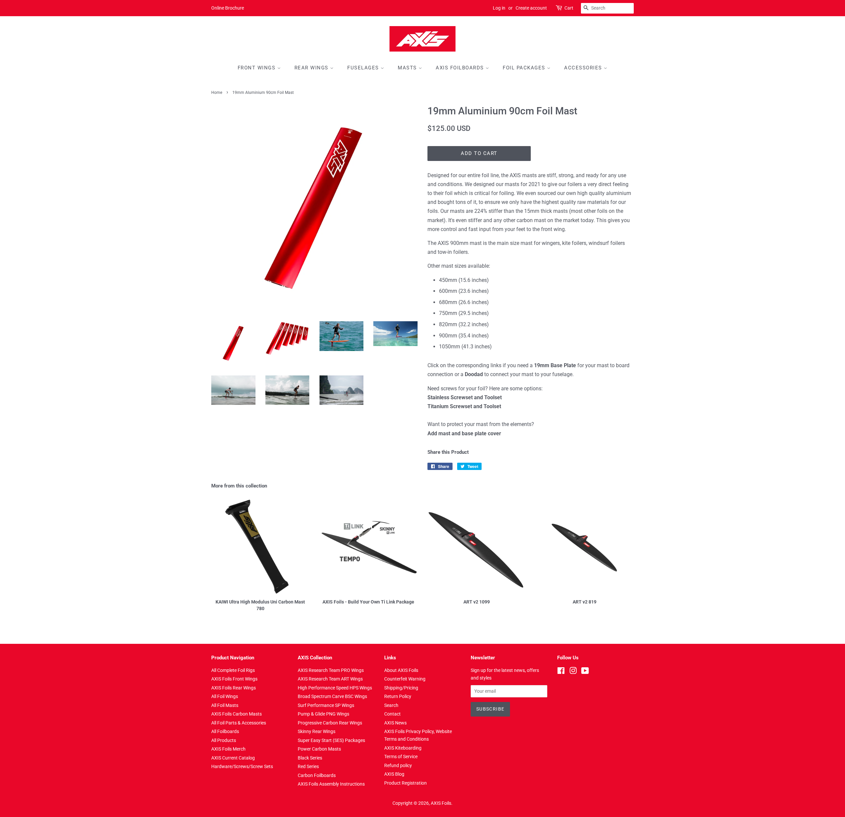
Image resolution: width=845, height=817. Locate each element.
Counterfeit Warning (404, 678)
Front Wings (257, 68)
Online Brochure (227, 8)
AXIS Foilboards (461, 68)
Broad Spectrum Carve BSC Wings (332, 696)
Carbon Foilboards (317, 775)
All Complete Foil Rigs (233, 670)
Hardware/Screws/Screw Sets (242, 766)
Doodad (474, 374)
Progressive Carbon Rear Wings (330, 722)
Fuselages (364, 68)
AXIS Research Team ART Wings (330, 678)
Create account (531, 8)
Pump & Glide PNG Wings (323, 714)
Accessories (584, 68)
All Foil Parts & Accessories (238, 722)
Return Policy (397, 696)
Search (391, 705)
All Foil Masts (224, 705)
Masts (408, 68)
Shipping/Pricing (401, 687)
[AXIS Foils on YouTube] (585, 672)
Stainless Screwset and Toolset (464, 397)
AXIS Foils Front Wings (234, 678)
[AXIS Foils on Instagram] (573, 672)
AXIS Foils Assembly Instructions (331, 784)
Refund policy (398, 765)
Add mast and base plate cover (464, 433)
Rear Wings (312, 68)
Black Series (310, 757)
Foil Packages (525, 68)
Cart (568, 8)
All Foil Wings (224, 696)
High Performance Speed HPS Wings (335, 687)
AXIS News (395, 722)
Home (216, 92)
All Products (223, 740)
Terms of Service (401, 756)
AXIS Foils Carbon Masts (236, 714)
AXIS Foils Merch (228, 749)
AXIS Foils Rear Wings (233, 687)
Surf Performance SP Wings (326, 705)
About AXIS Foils (401, 670)
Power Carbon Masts (319, 749)
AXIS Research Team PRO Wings (331, 670)
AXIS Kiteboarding (403, 748)
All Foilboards (225, 731)
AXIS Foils (441, 803)
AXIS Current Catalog (233, 757)
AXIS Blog (394, 774)
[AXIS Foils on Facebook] (561, 672)
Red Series (308, 766)
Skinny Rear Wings (316, 731)
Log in (499, 8)
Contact (392, 714)
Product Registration (405, 783)
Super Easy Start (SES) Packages (331, 740)
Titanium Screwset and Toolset (464, 406)
